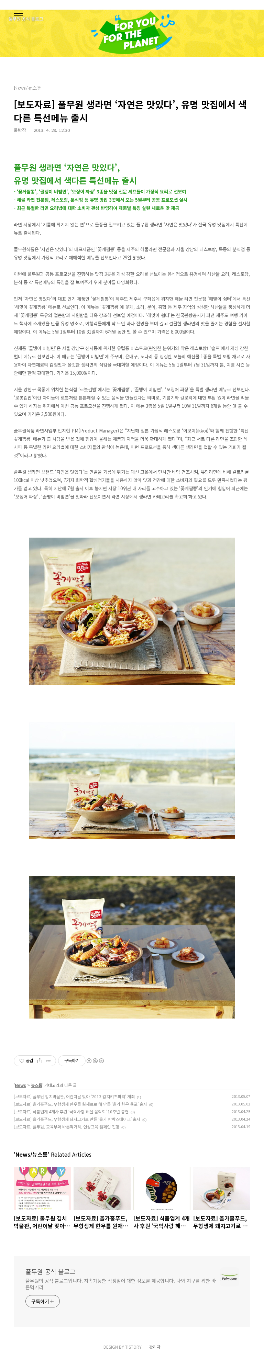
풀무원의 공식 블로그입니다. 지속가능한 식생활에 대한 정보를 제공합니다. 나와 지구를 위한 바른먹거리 (120, 1284)
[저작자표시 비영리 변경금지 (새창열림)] (95, 1061)
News (20, 1085)
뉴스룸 (36, 1085)
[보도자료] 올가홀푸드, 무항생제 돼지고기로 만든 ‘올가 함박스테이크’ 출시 (77, 1119)
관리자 (155, 1347)
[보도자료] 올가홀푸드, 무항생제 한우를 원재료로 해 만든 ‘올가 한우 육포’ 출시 (80, 1104)
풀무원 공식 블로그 (50, 1271)
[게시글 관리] (48, 1061)
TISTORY (133, 1347)
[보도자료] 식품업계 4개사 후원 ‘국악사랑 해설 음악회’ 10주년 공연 (71, 1111)
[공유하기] (39, 1061)
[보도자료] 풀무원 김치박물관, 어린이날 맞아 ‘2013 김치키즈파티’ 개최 (74, 1096)
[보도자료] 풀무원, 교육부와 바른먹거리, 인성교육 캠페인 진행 (66, 1126)
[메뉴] (18, 14)
